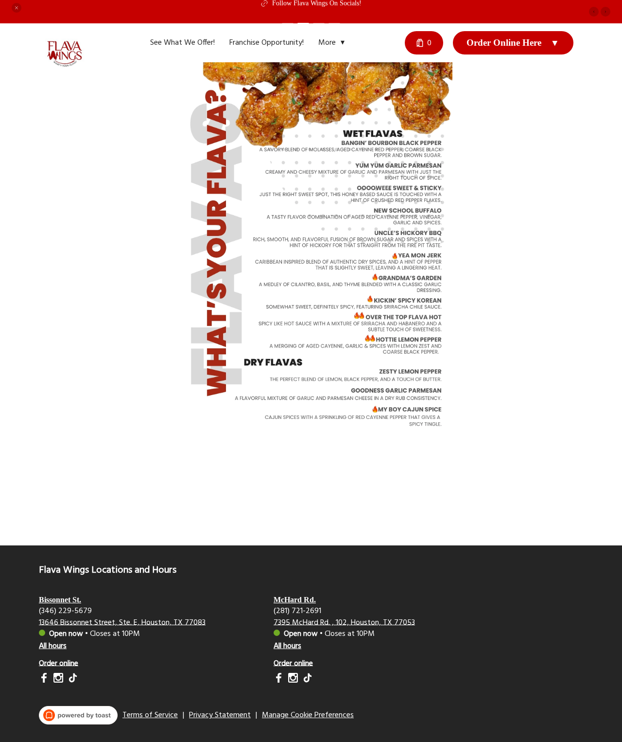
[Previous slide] (594, 12)
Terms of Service (150, 715)
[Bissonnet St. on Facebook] (45, 680)
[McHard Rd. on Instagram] (293, 680)
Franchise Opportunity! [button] (266, 43)
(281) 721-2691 (297, 610)
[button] (16, 8)
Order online (58, 663)
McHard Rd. (295, 600)
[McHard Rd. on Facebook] (280, 680)
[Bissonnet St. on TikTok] (72, 680)
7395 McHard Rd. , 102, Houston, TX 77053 (344, 622)
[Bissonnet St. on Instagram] (58, 680)
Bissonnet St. (60, 600)
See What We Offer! (182, 43)
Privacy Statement (220, 715)
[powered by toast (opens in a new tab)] (78, 715)
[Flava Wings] (70, 60)
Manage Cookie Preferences (308, 715)
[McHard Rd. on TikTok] (306, 680)
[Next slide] (605, 12)
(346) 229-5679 (65, 610)
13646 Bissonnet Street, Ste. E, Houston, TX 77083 (122, 622)
